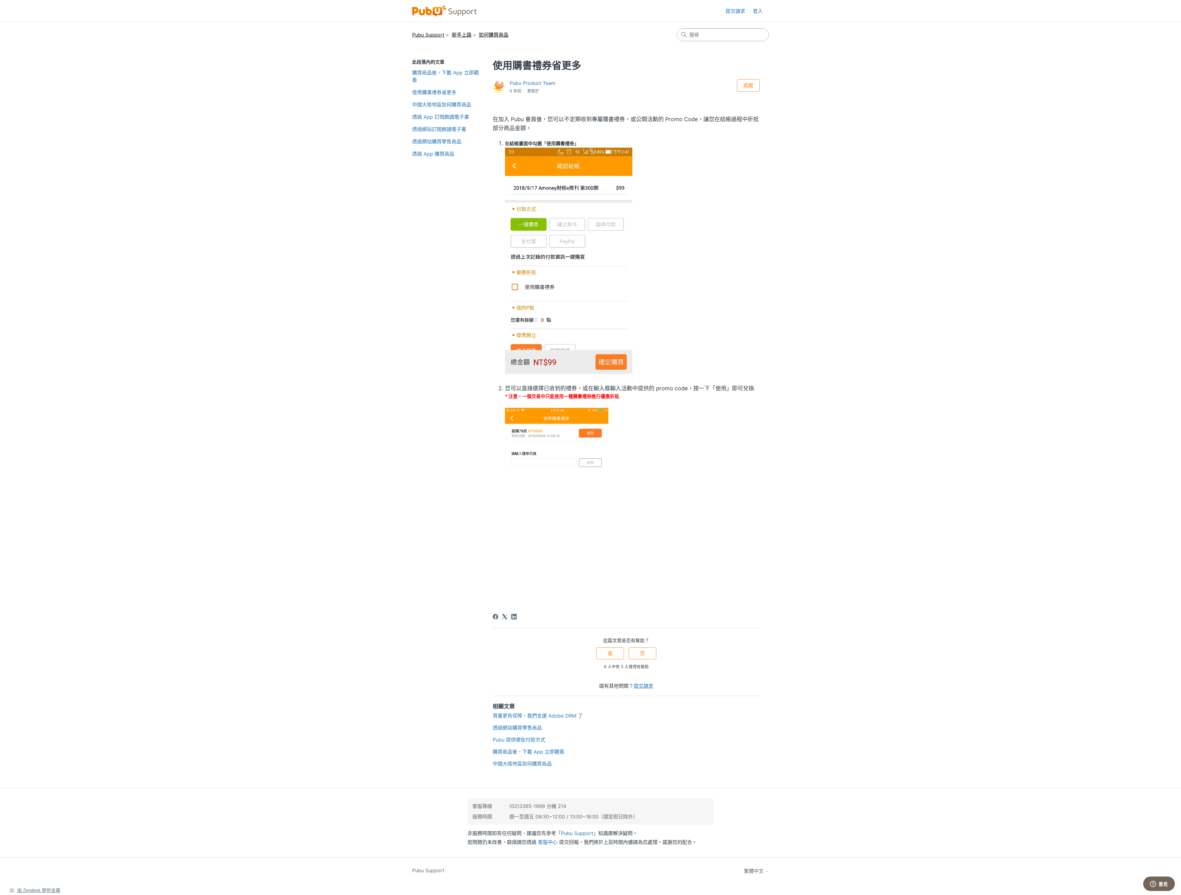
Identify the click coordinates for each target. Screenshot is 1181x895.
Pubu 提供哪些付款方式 (519, 740)
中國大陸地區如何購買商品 (441, 104)
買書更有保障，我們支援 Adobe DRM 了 (538, 716)
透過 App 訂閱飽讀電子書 (440, 117)
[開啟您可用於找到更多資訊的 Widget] (1159, 884)
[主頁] (444, 11)
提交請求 (735, 11)
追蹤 (748, 85)
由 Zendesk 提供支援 (38, 890)
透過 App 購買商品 (433, 154)
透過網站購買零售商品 (436, 141)
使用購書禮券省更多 (434, 92)
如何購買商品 (493, 35)
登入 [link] (758, 11)
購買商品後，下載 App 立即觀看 (445, 76)
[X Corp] (504, 616)
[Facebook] (495, 616)
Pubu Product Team (532, 83)
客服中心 (548, 842)
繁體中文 (754, 871)
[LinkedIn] (514, 616)
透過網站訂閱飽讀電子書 (439, 129)
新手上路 (461, 35)
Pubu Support (428, 35)
